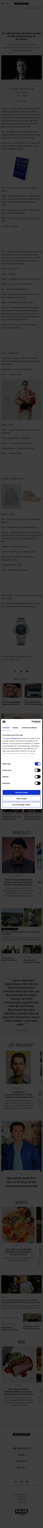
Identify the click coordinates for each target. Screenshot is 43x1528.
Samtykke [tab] (6, 728)
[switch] (38, 770)
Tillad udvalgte (21, 798)
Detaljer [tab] (15, 728)
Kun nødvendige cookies (22, 805)
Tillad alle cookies (21, 792)
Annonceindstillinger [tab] (29, 728)
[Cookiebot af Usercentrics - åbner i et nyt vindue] (31, 722)
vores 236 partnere (14, 738)
